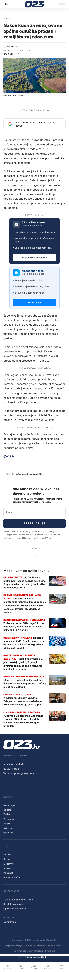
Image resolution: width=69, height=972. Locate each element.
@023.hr (9, 456)
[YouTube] (12, 782)
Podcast (8, 872)
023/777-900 (11, 768)
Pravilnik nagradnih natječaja (28, 951)
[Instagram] (19, 782)
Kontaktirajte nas (13, 904)
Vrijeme (8, 828)
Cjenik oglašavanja (14, 908)
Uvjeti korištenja (13, 945)
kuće (18, 474)
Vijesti (6, 19)
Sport (6, 823)
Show (6, 859)
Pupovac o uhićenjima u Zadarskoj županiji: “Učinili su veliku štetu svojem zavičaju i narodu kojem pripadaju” (23, 720)
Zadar (6, 814)
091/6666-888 (25, 773)
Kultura (7, 854)
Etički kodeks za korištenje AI (40, 940)
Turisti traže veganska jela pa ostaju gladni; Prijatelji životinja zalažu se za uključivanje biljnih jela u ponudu (23, 663)
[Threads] (46, 782)
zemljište (37, 474)
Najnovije (9, 805)
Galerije (8, 832)
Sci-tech (8, 868)
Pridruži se (34, 302)
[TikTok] (26, 782)
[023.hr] (34, 4)
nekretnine (27, 474)
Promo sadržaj (12, 877)
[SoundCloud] (32, 782)
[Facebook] (5, 782)
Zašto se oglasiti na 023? (18, 899)
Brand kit (50, 951)
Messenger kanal (33, 270)
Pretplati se (34, 523)
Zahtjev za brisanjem (35, 945)
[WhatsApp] (39, 782)
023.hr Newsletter (34, 222)
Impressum (17, 940)
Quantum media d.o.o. (39, 957)
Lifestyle (8, 863)
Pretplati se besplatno (34, 257)
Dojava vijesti (55, 945)
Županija (8, 819)
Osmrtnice (9, 921)
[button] (7, 4)
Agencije (15, 47)
